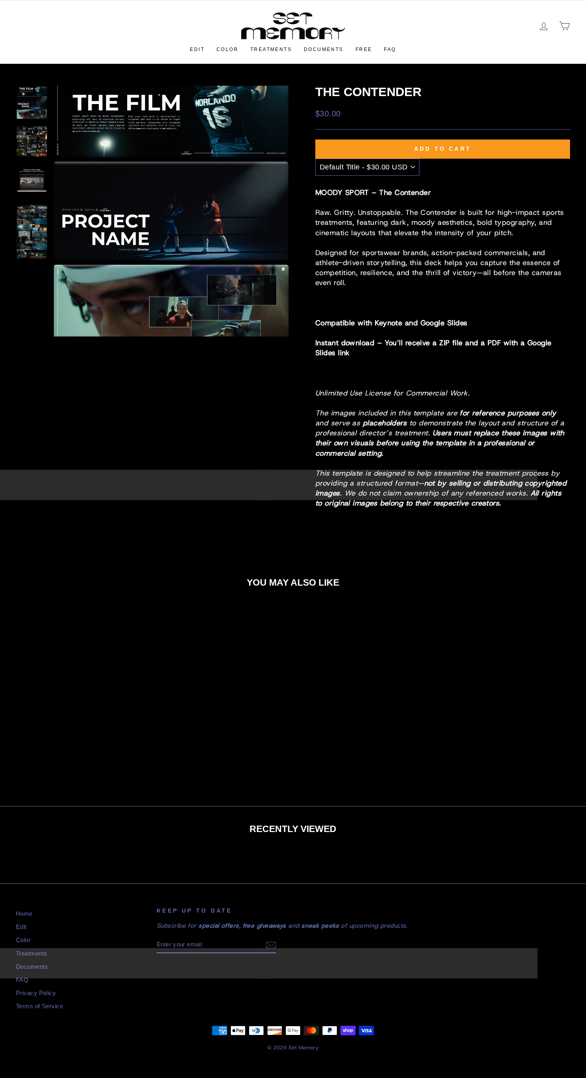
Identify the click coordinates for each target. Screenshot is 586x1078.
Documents (324, 49)
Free (364, 49)
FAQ (390, 49)
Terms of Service (39, 1006)
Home (24, 913)
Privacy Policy (36, 992)
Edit (197, 49)
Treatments (271, 49)
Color (227, 49)
